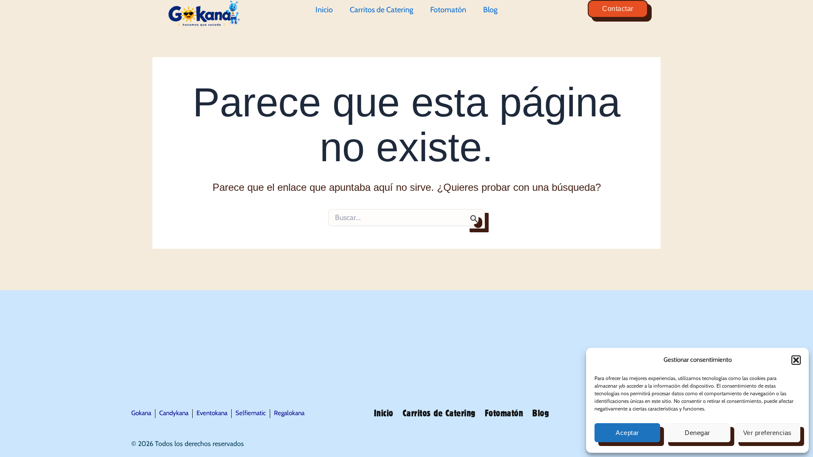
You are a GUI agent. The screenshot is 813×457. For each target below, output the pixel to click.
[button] (796, 360)
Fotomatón (448, 9)
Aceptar (627, 432)
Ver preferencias (767, 432)
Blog (490, 9)
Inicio (324, 9)
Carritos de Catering (381, 9)
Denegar (697, 432)
